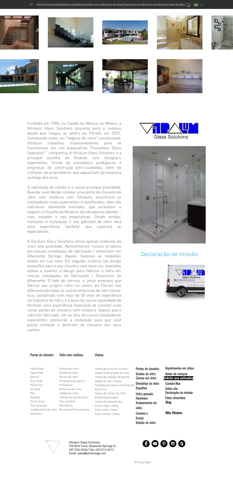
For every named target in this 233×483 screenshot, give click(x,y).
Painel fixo (36, 385)
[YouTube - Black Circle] (155, 443)
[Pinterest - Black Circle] (163, 443)
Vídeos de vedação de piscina (112, 377)
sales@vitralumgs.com (92, 453)
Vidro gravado (38, 405)
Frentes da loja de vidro (73, 397)
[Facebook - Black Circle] (146, 443)
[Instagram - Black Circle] (172, 443)
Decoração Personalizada (74, 409)
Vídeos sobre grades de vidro (112, 373)
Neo (32, 393)
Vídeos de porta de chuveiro (111, 369)
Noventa (35, 397)
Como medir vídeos (106, 409)
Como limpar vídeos (107, 405)
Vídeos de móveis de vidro (110, 393)
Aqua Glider (37, 368)
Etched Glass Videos (107, 397)
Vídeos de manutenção (108, 401)
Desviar (34, 377)
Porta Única (37, 401)
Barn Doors (66, 405)
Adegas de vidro (68, 393)
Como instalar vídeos (107, 414)
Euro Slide (36, 381)
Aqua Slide (36, 373)
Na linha (35, 389)
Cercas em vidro (69, 368)
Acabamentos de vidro (43, 409)
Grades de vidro (68, 373)
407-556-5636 (78, 450)
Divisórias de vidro (70, 389)
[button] (188, 5)
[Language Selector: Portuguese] (198, 5)
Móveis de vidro (68, 377)
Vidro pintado (67, 401)
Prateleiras (66, 385)
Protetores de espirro (72, 381)
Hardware (36, 413)
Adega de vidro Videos (108, 381)
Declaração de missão (169, 254)
